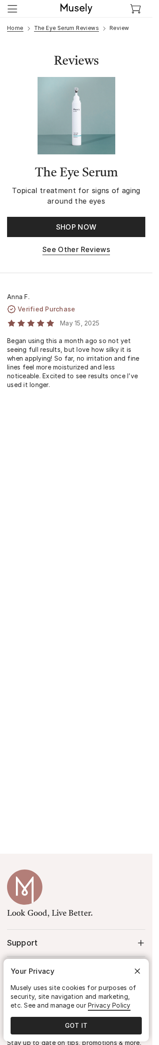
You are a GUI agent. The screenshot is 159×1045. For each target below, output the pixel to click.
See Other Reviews (76, 249)
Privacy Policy (109, 1005)
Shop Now (76, 227)
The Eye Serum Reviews (66, 28)
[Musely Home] (76, 9)
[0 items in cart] (135, 9)
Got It (76, 1025)
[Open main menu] (12, 9)
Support (22, 942)
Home (15, 28)
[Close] (137, 971)
